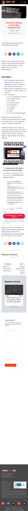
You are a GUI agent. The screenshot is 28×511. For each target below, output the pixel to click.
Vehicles (13, 30)
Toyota (17, 30)
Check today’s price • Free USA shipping (14, 216)
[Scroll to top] (26, 503)
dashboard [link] (7, 84)
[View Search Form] (21, 2)
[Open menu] (24, 2)
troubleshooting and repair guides (13, 233)
